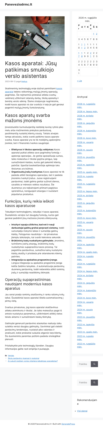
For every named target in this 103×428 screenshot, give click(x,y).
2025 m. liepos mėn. (87, 191)
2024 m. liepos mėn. (87, 271)
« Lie (79, 81)
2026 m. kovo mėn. (87, 138)
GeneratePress (68, 424)
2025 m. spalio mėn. (87, 172)
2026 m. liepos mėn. (87, 111)
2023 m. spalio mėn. (87, 332)
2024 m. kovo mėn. (87, 298)
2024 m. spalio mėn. (87, 252)
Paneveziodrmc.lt (18, 4)
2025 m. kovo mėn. (86, 218)
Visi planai (82, 411)
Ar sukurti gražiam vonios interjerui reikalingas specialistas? (33, 361)
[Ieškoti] (94, 364)
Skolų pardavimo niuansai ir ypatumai (23, 358)
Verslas (11, 355)
